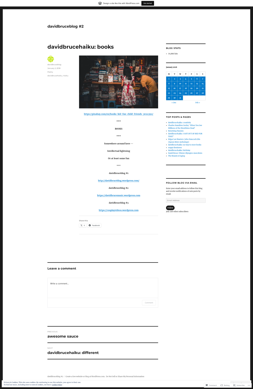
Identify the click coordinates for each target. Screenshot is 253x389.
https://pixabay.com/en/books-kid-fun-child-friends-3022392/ (118, 114)
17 (180, 88)
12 (191, 83)
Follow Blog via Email (181, 183)
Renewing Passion (176, 131)
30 (175, 98)
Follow (170, 208)
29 (169, 98)
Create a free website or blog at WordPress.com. (85, 376)
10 (180, 83)
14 (203, 83)
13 (197, 83)
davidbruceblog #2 (65, 26)
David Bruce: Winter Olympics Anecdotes (185, 153)
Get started (147, 3)
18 (186, 88)
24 (180, 93)
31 (180, 98)
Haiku (65, 76)
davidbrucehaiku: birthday (179, 150)
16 (175, 88)
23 (175, 93)
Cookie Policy (57, 385)
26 (191, 93)
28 (203, 93)
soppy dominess (175, 147)
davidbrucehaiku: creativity (179, 122)
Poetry (50, 72)
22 (169, 93)
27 (197, 93)
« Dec (174, 103)
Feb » (197, 103)
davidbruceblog (54, 64)
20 (197, 88)
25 (186, 93)
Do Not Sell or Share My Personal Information (125, 376)
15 (169, 88)
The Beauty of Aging (176, 156)
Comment (149, 302)
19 (191, 88)
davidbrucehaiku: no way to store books (184, 145)
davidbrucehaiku (54, 76)
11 (186, 83)
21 (203, 88)
